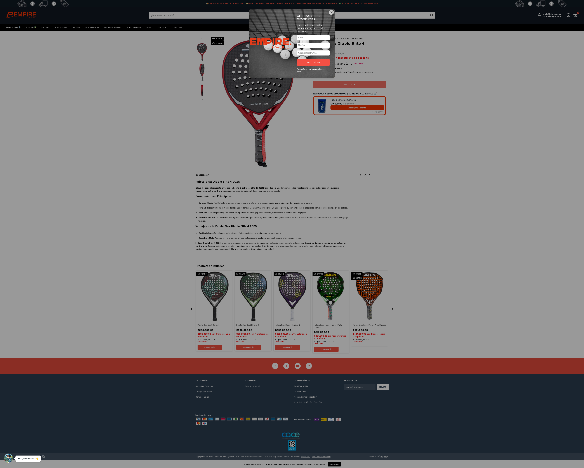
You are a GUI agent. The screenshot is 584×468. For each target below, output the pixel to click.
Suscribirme (313, 62)
